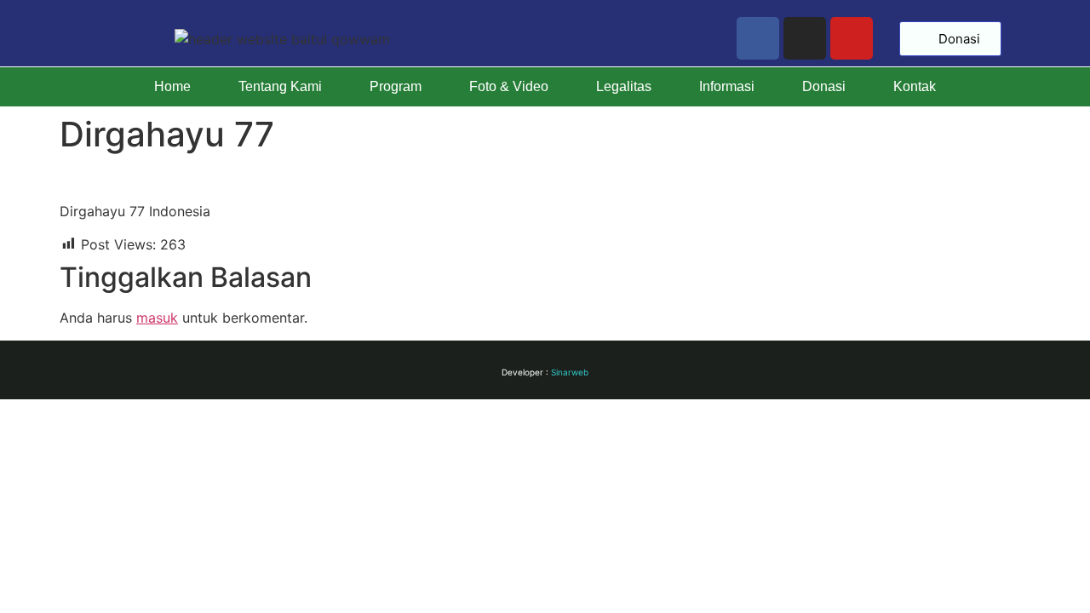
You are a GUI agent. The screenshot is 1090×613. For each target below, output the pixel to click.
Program (396, 86)
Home (172, 86)
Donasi (824, 86)
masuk (157, 317)
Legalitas (623, 86)
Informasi (726, 86)
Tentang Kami (280, 86)
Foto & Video (508, 86)
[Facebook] (758, 38)
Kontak (914, 86)
